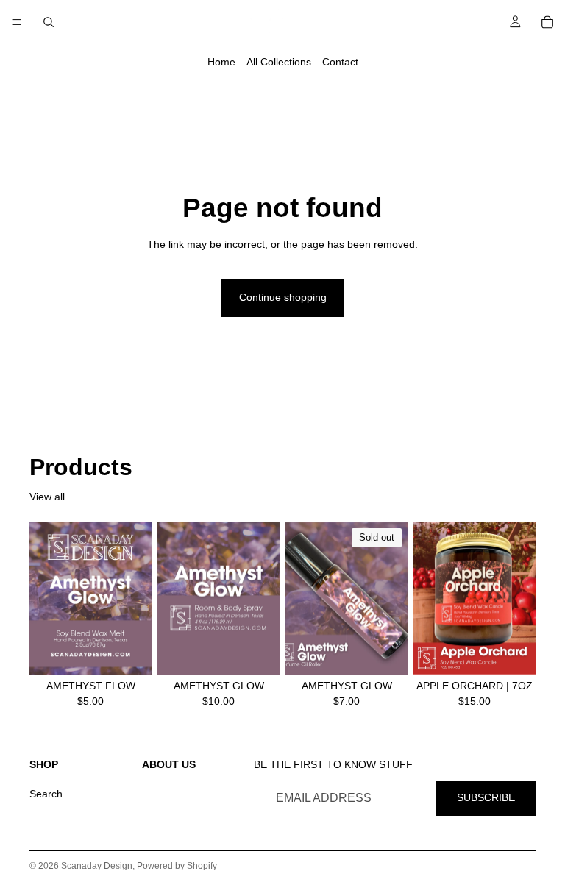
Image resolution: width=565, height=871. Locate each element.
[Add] (129, 652)
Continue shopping (283, 297)
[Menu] (17, 22)
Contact (340, 62)
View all (47, 496)
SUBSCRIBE (486, 797)
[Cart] (547, 22)
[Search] (48, 22)
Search (46, 794)
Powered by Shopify (177, 866)
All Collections (278, 62)
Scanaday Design (96, 866)
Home (221, 62)
